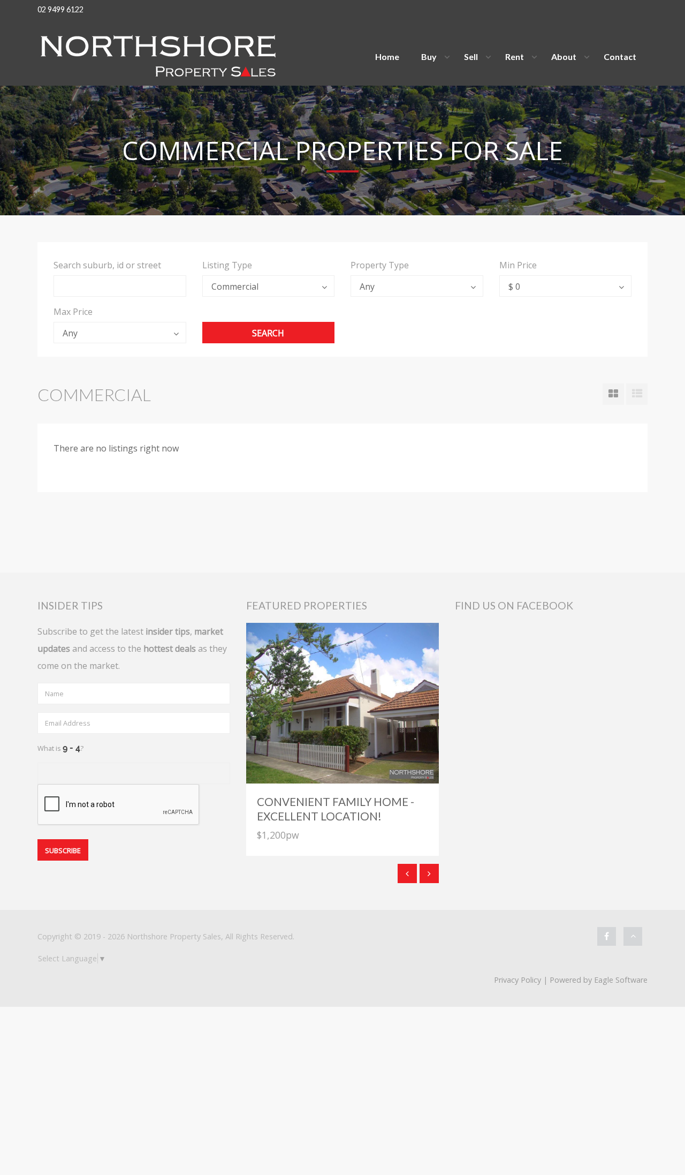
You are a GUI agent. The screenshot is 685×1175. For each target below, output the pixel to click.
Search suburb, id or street (107, 265)
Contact (620, 56)
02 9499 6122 (60, 9)
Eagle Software (621, 980)
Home (387, 56)
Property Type (380, 265)
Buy (429, 56)
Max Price (73, 312)
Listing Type (227, 265)
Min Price (518, 265)
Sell (471, 56)
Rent (514, 56)
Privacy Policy (517, 980)
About (563, 56)
